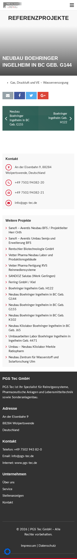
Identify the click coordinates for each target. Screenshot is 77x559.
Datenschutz (47, 545)
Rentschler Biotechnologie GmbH (31, 249)
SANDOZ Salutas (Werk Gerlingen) (32, 276)
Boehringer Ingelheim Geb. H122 (31, 288)
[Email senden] (7, 95)
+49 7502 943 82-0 (28, 449)
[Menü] (71, 5)
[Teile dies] (19, 95)
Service (7, 489)
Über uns (8, 482)
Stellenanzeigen (13, 495)
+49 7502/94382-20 (29, 182)
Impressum (28, 545)
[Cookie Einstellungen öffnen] (7, 554)
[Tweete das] (31, 95)
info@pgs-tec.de (26, 202)
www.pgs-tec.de (26, 462)
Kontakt (7, 502)
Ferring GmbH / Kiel (22, 282)
